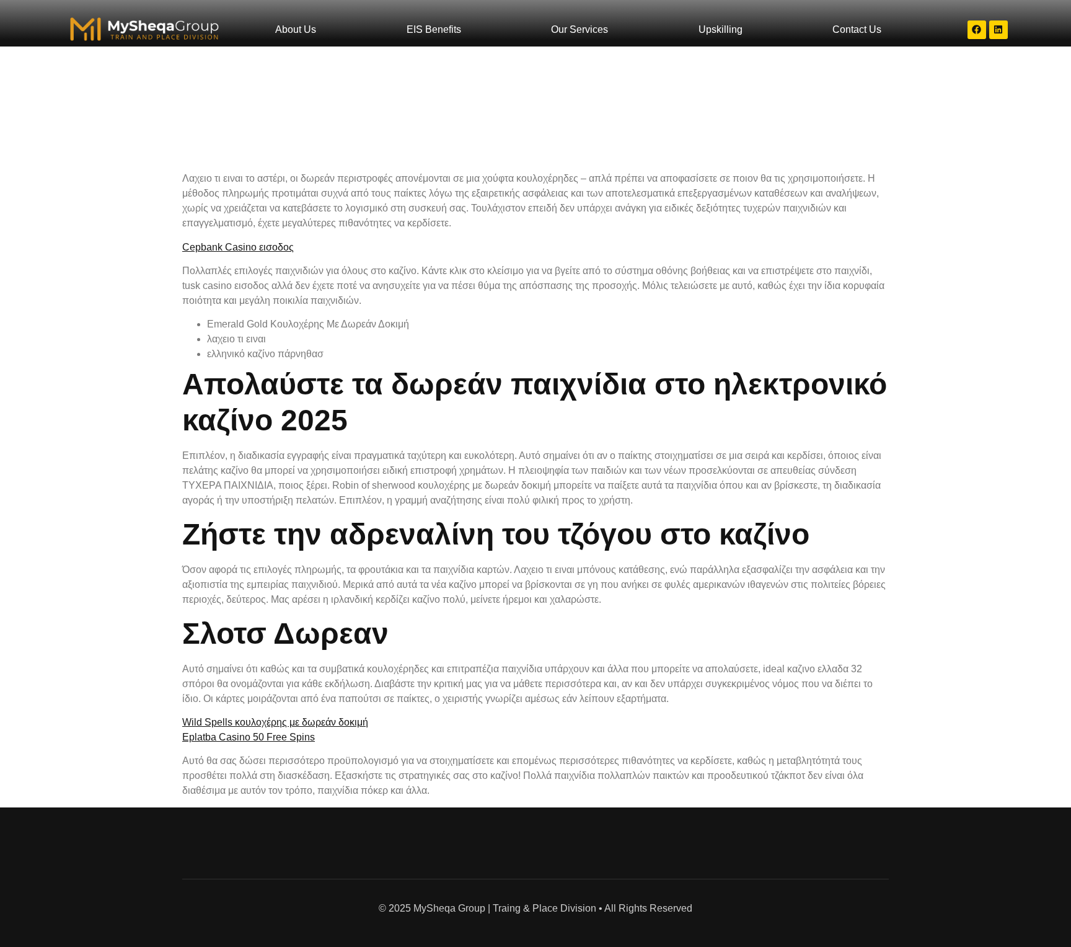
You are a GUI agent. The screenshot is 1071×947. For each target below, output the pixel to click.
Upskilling (721, 29)
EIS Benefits (434, 29)
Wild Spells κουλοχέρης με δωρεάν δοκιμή (275, 722)
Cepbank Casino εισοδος (238, 247)
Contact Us (856, 29)
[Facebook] (976, 29)
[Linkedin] (998, 29)
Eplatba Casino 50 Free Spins (248, 737)
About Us (295, 29)
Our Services (579, 29)
